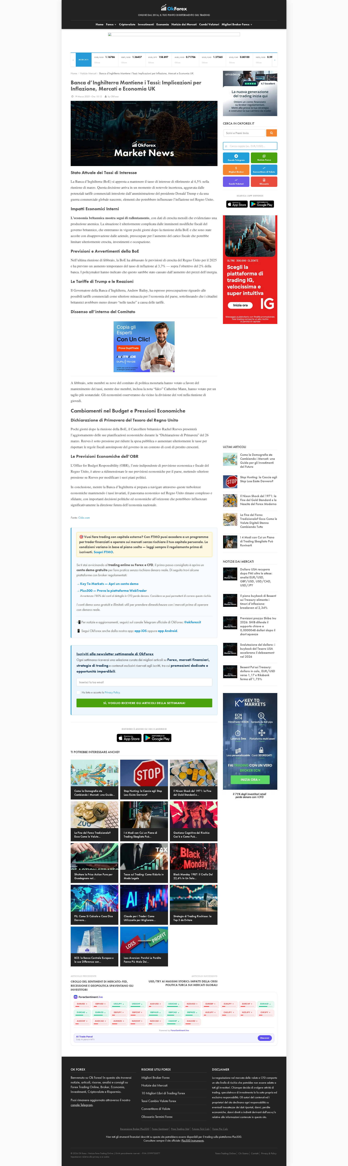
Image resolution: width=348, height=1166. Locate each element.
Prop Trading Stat (180, 1129)
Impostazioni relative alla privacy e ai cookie (90, 1156)
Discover (264, 1038)
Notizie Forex (264, 159)
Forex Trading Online (225, 1153)
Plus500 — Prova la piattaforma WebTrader (113, 591)
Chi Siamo (243, 1153)
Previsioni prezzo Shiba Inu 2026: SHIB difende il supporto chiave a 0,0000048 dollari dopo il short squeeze (258, 626)
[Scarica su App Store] (129, 738)
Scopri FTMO (103, 552)
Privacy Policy (112, 692)
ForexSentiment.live (180, 1030)
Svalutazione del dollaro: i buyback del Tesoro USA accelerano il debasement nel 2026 (257, 650)
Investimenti (146, 24)
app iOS (140, 631)
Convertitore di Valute (264, 171)
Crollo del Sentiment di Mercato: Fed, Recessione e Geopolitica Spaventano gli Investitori (102, 986)
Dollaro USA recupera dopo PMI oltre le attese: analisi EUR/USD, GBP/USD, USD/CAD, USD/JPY (256, 577)
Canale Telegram (236, 160)
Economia (162, 24)
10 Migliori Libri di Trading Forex (163, 1093)
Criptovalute (127, 24)
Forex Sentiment (160, 1129)
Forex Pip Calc (220, 1129)
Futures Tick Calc (201, 1129)
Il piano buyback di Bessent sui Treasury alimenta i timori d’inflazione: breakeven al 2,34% (258, 602)
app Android (167, 631)
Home (99, 24)
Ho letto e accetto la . (100, 692)
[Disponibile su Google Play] (157, 738)
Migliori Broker (236, 24)
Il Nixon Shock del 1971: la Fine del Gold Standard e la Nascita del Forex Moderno (258, 500)
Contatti (255, 1153)
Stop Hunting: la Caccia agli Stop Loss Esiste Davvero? (258, 479)
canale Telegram (82, 1105)
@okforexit (192, 622)
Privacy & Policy (268, 1153)
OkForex (115, 96)
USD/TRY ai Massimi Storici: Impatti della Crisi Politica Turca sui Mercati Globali (183, 983)
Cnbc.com (84, 518)
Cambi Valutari (209, 24)
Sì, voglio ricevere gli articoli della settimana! (144, 703)
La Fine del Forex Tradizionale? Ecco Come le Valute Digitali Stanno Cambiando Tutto (258, 521)
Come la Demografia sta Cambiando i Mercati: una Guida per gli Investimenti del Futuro (257, 461)
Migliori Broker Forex (155, 1077)
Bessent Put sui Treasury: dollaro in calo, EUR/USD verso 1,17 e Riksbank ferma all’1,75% (257, 673)
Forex (110, 24)
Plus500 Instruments (192, 1140)
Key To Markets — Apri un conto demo (109, 584)
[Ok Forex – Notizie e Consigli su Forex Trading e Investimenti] (174, 8)
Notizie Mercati (88, 73)
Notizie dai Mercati (184, 24)
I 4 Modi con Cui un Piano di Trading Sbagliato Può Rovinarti (257, 541)
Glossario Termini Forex (157, 1117)
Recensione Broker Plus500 (134, 1129)
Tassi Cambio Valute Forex (158, 1101)
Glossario (264, 183)
